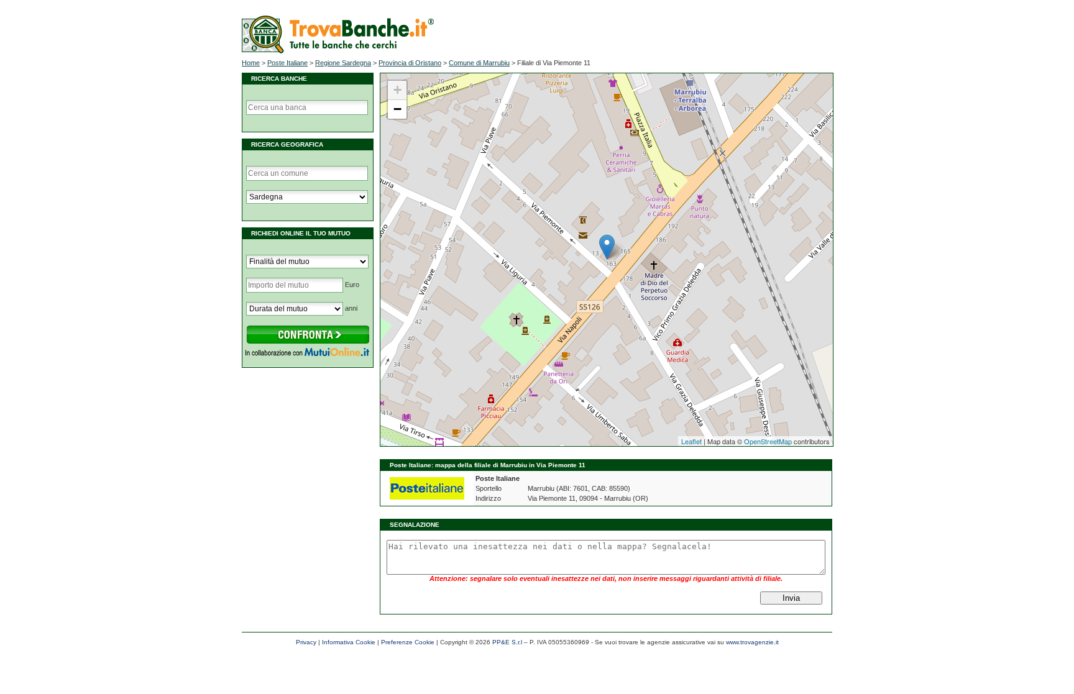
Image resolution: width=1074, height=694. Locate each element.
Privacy (306, 642)
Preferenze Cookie (407, 642)
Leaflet (691, 441)
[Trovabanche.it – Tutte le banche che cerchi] (338, 51)
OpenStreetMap (768, 441)
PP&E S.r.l (507, 642)
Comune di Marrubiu (479, 62)
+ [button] (397, 90)
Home (251, 62)
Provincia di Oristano (410, 62)
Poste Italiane (287, 62)
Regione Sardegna (343, 62)
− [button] (397, 109)
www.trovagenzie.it (752, 642)
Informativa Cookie (348, 642)
